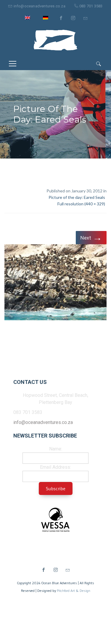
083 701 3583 (90, 6)
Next (91, 237)
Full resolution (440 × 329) (81, 203)
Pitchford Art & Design (73, 590)
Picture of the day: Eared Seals (77, 197)
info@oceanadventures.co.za (39, 6)
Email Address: (55, 467)
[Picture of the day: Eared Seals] (55, 283)
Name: (55, 449)
